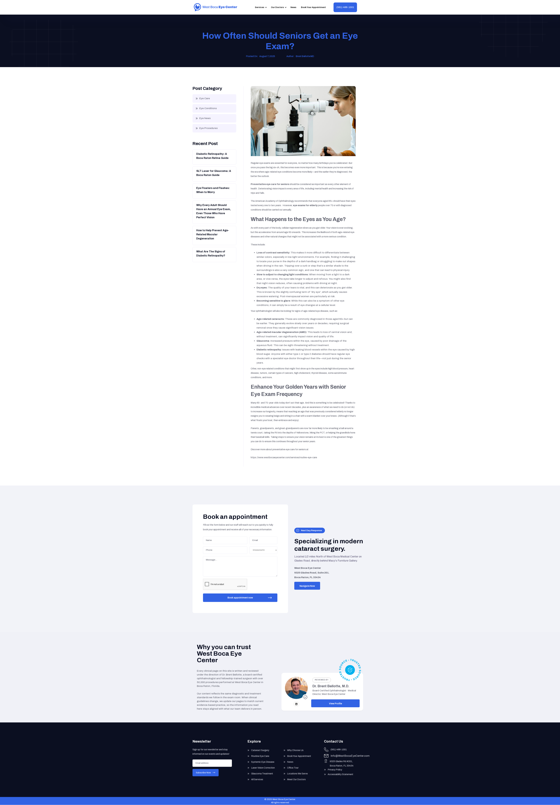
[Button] (214, 157)
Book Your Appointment (313, 7)
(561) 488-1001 (345, 7)
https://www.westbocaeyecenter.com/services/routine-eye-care (284, 457)
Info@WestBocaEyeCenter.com (350, 755)
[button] (260, 7)
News (293, 7)
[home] (215, 7)
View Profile (335, 703)
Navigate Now (307, 586)
